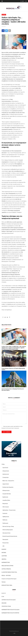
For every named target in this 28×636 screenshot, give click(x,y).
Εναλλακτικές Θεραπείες (8, 487)
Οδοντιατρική (6, 506)
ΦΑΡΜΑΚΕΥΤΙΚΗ (6, 562)
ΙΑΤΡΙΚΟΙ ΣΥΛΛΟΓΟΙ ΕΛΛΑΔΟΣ (9, 599)
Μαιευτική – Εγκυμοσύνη (8, 480)
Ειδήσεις (4, 14)
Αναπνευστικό (6, 474)
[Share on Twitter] (6, 30)
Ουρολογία (5, 513)
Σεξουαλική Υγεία (6, 533)
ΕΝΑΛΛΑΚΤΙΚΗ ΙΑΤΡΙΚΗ (7, 565)
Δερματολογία (6, 484)
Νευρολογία (5, 503)
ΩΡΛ (3, 546)
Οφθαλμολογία (6, 516)
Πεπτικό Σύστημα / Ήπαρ (8, 526)
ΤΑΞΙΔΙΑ (3, 582)
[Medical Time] (14, 7)
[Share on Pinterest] (9, 317)
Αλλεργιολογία (6, 471)
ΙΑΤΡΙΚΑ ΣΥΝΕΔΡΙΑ (6, 569)
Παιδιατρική (5, 523)
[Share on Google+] (7, 317)
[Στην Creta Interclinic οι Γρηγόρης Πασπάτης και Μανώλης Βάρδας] (14, 379)
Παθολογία (5, 519)
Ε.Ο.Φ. (3, 596)
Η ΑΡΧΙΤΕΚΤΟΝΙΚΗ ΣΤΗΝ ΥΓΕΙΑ (9, 572)
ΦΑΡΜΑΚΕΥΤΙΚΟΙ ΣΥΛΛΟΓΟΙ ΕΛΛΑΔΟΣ (10, 609)
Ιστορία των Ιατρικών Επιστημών (9, 578)
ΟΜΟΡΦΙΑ (4, 559)
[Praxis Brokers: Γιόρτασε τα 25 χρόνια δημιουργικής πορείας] (14, 358)
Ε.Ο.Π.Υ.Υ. (4, 593)
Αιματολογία (5, 467)
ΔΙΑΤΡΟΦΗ (4, 555)
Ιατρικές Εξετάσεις (7, 493)
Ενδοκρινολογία (6, 490)
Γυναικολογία (5, 477)
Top (14, 633)
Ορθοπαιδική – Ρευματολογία (9, 510)
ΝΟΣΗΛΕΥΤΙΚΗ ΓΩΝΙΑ (7, 585)
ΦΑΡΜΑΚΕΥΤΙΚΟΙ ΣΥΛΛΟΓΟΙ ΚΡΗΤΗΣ (10, 612)
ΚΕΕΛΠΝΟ (4, 603)
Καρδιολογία (5, 497)
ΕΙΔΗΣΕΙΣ (4, 549)
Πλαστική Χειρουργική (8, 529)
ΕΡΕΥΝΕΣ (4, 552)
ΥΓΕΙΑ (3, 464)
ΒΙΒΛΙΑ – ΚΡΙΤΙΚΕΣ (6, 575)
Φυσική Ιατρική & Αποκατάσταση (10, 536)
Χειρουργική (5, 539)
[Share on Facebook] (3, 30)
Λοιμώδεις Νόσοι (6, 500)
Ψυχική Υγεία (6, 542)
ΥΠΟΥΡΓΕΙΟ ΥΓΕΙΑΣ (6, 606)
